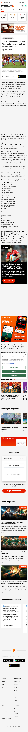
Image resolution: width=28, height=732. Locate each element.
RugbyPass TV (19, 10)
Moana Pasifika (5, 136)
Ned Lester (8, 49)
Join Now (16, 675)
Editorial (16, 716)
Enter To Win (19, 28)
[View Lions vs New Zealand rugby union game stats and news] (22, 17)
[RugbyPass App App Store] (8, 661)
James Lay (9, 233)
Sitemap (4, 691)
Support (16, 708)
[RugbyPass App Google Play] (20, 661)
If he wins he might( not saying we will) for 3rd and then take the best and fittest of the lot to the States (11, 618)
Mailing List (17, 681)
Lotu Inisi (14, 237)
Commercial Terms (6, 718)
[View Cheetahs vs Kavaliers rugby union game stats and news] (12, 17)
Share (13, 76)
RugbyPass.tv (17, 678)
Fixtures (4, 678)
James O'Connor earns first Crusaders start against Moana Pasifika (12, 266)
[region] (14, 366)
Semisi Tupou (20, 145)
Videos (3, 688)
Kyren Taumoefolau (7, 145)
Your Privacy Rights (14, 367)
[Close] (25, 354)
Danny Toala (20, 231)
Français (16, 700)
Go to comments (8, 625)
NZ (15, 697)
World (15, 694)
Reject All (14, 371)
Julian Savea (21, 233)
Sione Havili (9, 242)
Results (3, 681)
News (2, 10)
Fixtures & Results (10, 10)
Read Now (8, 280)
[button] (26, 9)
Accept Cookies (14, 375)
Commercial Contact (17, 712)
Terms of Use (5, 712)
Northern (16, 687)
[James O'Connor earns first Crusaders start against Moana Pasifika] (14, 253)
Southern (16, 691)
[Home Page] (7, 6)
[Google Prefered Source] (21, 76)
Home (3, 675)
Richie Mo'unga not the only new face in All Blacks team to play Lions (11, 610)
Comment (6, 76)
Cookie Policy (5, 715)
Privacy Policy (5, 708)
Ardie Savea (9, 82)
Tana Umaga (14, 163)
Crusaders (7, 166)
